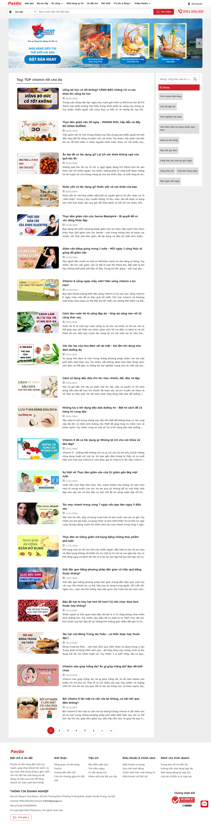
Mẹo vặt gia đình (168, 150)
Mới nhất (105, 3)
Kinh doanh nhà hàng (170, 96)
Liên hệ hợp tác (167, 106)
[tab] (101, 65)
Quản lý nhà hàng (169, 140)
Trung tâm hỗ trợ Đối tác (174, 764)
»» (111, 730)
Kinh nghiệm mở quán (171, 116)
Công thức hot (167, 171)
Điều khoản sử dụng (134, 764)
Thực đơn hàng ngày (187, 171)
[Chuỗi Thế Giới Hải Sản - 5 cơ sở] (105, 43)
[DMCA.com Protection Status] (181, 805)
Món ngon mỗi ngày (170, 181)
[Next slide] (199, 43)
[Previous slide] (12, 43)
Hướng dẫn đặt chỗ (64, 772)
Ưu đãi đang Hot (97, 772)
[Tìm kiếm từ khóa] (195, 79)
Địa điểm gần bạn (98, 764)
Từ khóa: (164, 87)
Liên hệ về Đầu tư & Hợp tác (176, 776)
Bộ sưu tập (42, 3)
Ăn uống (56, 3)
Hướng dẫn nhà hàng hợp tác (177, 768)
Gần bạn (29, 3)
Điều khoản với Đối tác (135, 776)
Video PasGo (142, 3)
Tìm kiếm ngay (96, 768)
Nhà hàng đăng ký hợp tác (175, 772)
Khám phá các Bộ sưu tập (102, 776)
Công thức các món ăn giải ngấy (176, 160)
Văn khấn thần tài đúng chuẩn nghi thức (177, 128)
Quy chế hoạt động (133, 768)
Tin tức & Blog (121, 3)
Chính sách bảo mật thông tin (139, 772)
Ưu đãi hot (92, 3)
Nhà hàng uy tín (75, 3)
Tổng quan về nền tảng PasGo (66, 766)
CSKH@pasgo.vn (52, 800)
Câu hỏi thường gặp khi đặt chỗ (69, 778)
